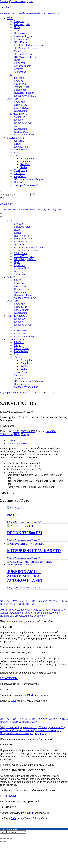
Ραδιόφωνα (20, 83)
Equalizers (19, 62)
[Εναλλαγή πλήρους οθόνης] (4, 838)
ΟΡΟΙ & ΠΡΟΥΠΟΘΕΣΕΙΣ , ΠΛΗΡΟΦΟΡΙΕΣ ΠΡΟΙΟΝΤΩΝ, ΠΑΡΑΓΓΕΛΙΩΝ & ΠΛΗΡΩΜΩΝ (34, 603)
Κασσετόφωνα (21, 39)
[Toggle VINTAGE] (58, 277)
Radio (23, 167)
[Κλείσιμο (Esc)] (11, 838)
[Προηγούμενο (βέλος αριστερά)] (1, 841)
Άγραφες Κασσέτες (24, 134)
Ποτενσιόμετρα (22, 182)
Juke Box (19, 77)
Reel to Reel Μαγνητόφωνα (28, 45)
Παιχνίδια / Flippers (24, 92)
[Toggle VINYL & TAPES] (58, 315)
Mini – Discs (20, 51)
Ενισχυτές (19, 21)
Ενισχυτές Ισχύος (23, 36)
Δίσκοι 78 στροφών (24, 122)
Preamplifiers (27, 158)
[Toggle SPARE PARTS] (58, 339)
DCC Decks (20, 42)
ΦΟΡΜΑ (30, 695)
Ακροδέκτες (20, 176)
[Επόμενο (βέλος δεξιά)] (4, 841)
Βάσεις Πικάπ (21, 107)
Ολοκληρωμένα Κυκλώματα (29, 179)
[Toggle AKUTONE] (58, 301)
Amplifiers (26, 161)
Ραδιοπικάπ (20, 89)
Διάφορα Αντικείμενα (25, 95)
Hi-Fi (17, 434)
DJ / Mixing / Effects (25, 57)
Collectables (6, 434)
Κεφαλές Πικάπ (22, 65)
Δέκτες (17, 30)
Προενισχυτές (21, 33)
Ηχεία (17, 60)
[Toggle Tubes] (58, 357)
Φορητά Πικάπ (21, 86)
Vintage (25, 434)
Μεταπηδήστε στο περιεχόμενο (16, 1)
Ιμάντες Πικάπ (21, 146)
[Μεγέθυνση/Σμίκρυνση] (1, 838)
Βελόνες (18, 68)
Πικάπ (17, 27)
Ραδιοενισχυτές (22, 24)
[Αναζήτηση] (1, 191)
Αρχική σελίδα (8, 392)
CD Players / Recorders (26, 48)
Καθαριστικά (20, 110)
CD (16, 125)
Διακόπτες (19, 173)
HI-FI (19, 392)
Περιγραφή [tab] (12, 440)
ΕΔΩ (13, 700)
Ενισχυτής (19, 101)
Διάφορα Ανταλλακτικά (26, 185)
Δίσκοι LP (19, 116)
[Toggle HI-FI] (58, 221)
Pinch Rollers (21, 149)
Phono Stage (20, 104)
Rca (16, 152)
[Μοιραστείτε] (8, 838)
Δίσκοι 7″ (19, 119)
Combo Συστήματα (24, 54)
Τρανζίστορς (20, 170)
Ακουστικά (20, 71)
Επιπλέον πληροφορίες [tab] (19, 443)
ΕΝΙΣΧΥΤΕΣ (30, 392)
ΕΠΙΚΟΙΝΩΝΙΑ (9, 678)
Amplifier (51, 431)
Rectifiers (25, 164)
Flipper (17, 143)
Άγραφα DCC (21, 131)
